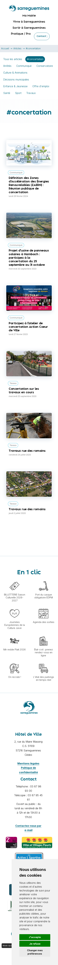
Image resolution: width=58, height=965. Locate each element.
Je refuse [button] (34, 943)
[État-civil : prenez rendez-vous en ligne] (43, 634)
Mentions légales (28, 763)
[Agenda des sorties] (43, 607)
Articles (17, 48)
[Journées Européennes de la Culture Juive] (14, 607)
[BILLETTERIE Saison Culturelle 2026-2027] (14, 579)
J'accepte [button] (35, 937)
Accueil (5, 48)
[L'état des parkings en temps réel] (43, 662)
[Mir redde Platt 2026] (14, 634)
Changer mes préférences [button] (35, 952)
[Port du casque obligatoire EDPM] (43, 579)
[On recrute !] (14, 662)
